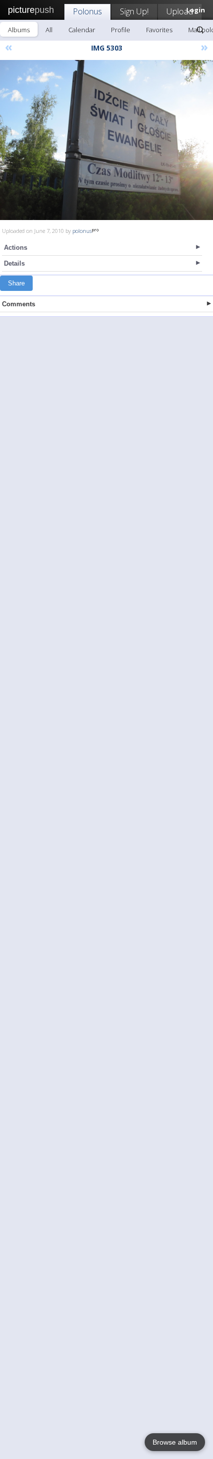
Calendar (81, 29)
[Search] (200, 30)
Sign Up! (134, 11)
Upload (179, 11)
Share (16, 283)
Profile (120, 29)
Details (14, 263)
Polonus (87, 11)
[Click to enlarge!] (106, 140)
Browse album (175, 1442)
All (49, 29)
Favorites (159, 29)
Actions (15, 247)
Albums (19, 29)
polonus (82, 230)
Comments (18, 304)
